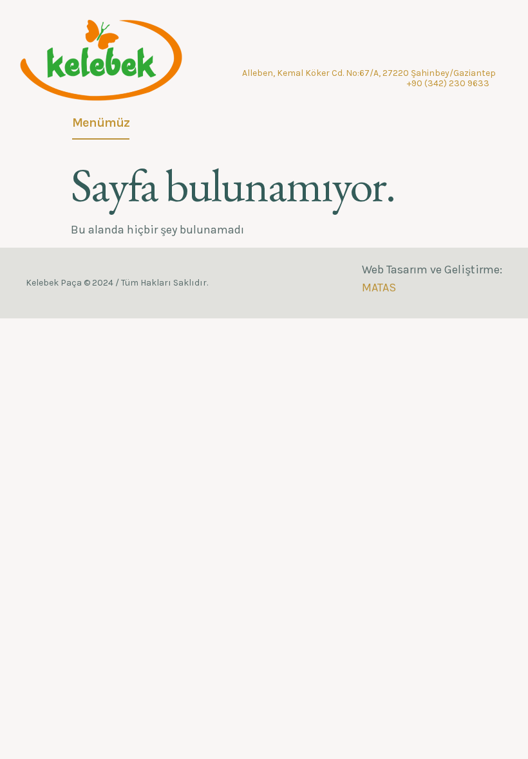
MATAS (379, 287)
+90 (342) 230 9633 (448, 83)
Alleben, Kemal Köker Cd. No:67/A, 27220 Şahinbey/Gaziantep (369, 73)
